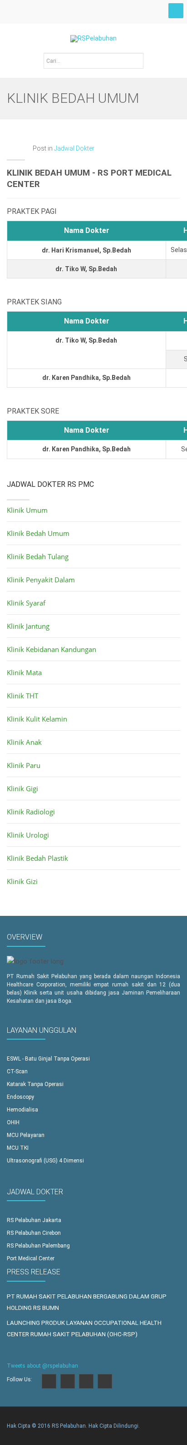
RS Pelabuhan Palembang (38, 1246)
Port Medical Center (30, 1258)
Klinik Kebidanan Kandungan (51, 649)
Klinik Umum (27, 510)
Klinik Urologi (28, 834)
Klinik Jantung (28, 626)
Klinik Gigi (22, 788)
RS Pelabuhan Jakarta (34, 1220)
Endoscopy (20, 1097)
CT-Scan (17, 1071)
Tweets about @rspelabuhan (42, 1366)
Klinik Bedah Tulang (38, 556)
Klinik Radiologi (31, 811)
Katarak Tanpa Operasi (35, 1084)
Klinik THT (22, 695)
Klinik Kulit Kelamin (37, 718)
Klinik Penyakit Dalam (41, 579)
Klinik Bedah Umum (38, 533)
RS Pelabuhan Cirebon (34, 1233)
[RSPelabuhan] (93, 33)
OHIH (13, 1122)
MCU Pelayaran (25, 1135)
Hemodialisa (22, 1109)
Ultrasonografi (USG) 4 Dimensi (45, 1160)
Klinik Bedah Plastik (37, 858)
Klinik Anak (24, 742)
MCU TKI (18, 1148)
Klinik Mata (24, 672)
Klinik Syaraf (26, 602)
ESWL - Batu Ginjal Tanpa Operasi (48, 1059)
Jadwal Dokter (74, 148)
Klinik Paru (23, 765)
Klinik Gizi (22, 881)
